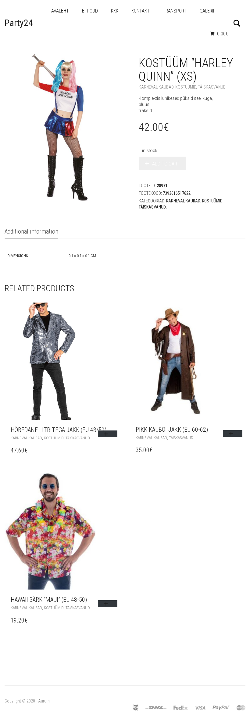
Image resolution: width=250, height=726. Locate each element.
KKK (114, 11)
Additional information (31, 231)
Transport (175, 11)
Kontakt (140, 11)
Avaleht (60, 11)
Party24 (19, 22)
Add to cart (166, 164)
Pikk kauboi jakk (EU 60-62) (172, 429)
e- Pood (90, 11)
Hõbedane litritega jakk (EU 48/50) (58, 430)
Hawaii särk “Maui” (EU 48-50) (49, 599)
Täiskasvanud (212, 87)
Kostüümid (185, 87)
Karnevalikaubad (156, 87)
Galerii (207, 11)
